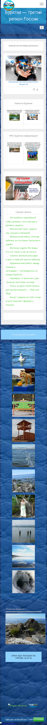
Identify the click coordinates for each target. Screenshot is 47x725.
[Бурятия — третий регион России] (9, 5)
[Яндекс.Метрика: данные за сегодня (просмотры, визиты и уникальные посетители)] (8, 723)
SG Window (38, 719)
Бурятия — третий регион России (23, 16)
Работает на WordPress (15, 719)
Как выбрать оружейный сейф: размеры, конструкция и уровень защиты (21, 221)
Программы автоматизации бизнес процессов (23, 83)
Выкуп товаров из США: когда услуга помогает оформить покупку (23, 301)
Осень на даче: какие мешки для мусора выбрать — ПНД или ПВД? (22, 289)
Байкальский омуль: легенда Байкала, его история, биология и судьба (23, 240)
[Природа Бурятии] (25, 628)
